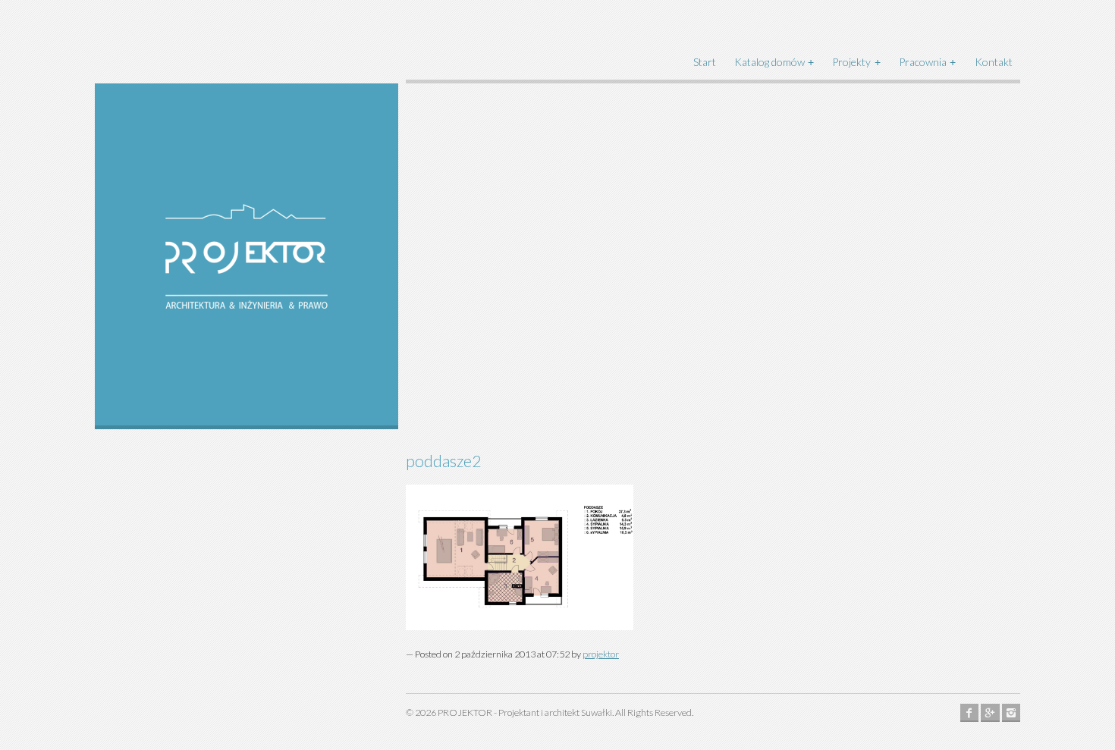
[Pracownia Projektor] (246, 256)
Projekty (851, 61)
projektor (601, 654)
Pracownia (923, 61)
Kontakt (994, 61)
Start (704, 61)
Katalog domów (769, 61)
